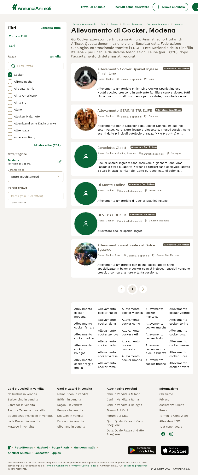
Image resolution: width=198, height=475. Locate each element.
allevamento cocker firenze (156, 362)
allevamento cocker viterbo (179, 311)
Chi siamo (166, 394)
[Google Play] (142, 450)
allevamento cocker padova (84, 336)
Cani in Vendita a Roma (123, 399)
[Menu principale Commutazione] (4, 7)
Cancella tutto (51, 28)
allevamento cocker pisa (178, 332)
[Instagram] (171, 434)
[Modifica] (59, 162)
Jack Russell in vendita (24, 421)
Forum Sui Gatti (118, 416)
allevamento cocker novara (179, 365)
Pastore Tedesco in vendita (26, 410)
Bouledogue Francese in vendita (30, 416)
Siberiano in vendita (71, 426)
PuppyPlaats (61, 447)
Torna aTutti (18, 36)
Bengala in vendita (70, 410)
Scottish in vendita (70, 416)
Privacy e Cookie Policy (83, 465)
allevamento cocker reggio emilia (83, 364)
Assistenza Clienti (171, 405)
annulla (55, 56)
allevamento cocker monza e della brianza (156, 349)
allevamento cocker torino (178, 321)
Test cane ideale (170, 426)
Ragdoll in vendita (69, 405)
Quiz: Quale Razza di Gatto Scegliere (125, 432)
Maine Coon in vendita (72, 394)
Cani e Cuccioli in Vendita (26, 388)
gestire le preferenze (135, 465)
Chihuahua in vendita (22, 394)
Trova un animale (93, 7)
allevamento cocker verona (179, 343)
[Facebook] (163, 434)
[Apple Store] (174, 450)
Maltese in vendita (21, 426)
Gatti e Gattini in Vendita (74, 388)
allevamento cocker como (131, 321)
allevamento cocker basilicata (131, 345)
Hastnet (42, 447)
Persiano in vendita (70, 421)
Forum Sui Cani (117, 410)
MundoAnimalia (84, 447)
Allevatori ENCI (170, 421)
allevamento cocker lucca (178, 354)
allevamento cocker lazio (154, 336)
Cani (12, 45)
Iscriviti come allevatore (132, 7)
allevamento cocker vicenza (132, 311)
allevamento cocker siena (107, 321)
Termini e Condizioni (173, 416)
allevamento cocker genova (108, 332)
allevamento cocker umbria (132, 358)
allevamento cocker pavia (107, 343)
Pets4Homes (24, 447)
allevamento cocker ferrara (84, 325)
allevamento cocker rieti (131, 332)
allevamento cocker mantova (154, 312)
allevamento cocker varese (108, 354)
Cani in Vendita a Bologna (124, 405)
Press (163, 410)
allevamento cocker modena (83, 312)
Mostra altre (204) (47, 145)
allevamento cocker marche (156, 325)
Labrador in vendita (21, 405)
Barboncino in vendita (23, 399)
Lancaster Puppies (47, 453)
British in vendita (69, 399)
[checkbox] (10, 75)
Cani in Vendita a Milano (123, 394)
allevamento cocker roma (107, 365)
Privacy (164, 399)
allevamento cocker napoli (107, 311)
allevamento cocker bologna (83, 349)
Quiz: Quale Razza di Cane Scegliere (125, 423)
